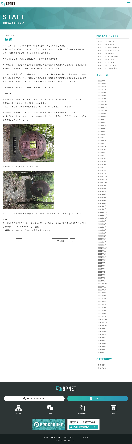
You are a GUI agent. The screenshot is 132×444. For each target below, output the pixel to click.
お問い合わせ (68, 437)
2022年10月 (103, 218)
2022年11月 (103, 215)
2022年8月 (102, 224)
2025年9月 (102, 113)
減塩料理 (106, 44)
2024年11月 (103, 143)
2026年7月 (102, 84)
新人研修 (106, 59)
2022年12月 (103, 212)
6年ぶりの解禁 (108, 56)
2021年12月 (103, 248)
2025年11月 (103, 107)
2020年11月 (103, 287)
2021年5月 (102, 269)
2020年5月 (102, 305)
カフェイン (107, 65)
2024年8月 (102, 152)
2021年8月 (102, 260)
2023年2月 (102, 206)
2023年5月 (102, 197)
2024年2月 (102, 170)
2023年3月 (102, 203)
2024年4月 (102, 164)
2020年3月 (102, 311)
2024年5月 (102, 161)
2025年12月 (103, 104)
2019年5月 (102, 340)
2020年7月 (102, 299)
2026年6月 (102, 87)
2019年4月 (102, 343)
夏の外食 (106, 53)
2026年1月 (102, 102)
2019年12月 (103, 320)
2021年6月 (102, 266)
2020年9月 (102, 293)
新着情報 (101, 365)
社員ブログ (102, 368)
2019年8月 (102, 331)
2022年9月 (102, 221)
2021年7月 (102, 263)
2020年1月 (102, 317)
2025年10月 (103, 111)
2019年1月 (102, 352)
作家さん (106, 41)
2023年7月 (102, 191)
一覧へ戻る (60, 241)
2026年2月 (102, 99)
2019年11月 (103, 322)
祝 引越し (107, 62)
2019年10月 (103, 325)
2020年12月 (103, 284)
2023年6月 (102, 194)
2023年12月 (103, 176)
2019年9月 (102, 328)
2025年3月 (102, 131)
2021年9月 (102, 257)
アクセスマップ (82, 437)
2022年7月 (102, 227)
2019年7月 (102, 334)
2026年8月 (102, 81)
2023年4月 (102, 200)
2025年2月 (102, 134)
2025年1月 (102, 137)
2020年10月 (103, 290)
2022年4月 (102, 236)
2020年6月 (102, 302)
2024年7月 (102, 155)
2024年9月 (102, 149)
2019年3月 (102, 346)
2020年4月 (102, 308)
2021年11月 (103, 251)
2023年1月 (102, 209)
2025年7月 (102, 119)
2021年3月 (102, 275)
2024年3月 (102, 167)
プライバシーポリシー (52, 437)
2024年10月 (103, 146)
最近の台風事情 (108, 47)
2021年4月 (102, 272)
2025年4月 (102, 128)
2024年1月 (102, 173)
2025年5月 (102, 125)
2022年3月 (102, 239)
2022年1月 (102, 245)
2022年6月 (102, 230)
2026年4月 (102, 93)
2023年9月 (102, 185)
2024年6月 (102, 158)
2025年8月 (102, 116)
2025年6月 (102, 122)
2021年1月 (102, 281)
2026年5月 (102, 90)
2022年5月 (102, 233)
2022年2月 (102, 242)
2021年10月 (103, 254)
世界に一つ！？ (108, 50)
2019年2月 (102, 349)
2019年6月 (102, 337)
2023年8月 (102, 188)
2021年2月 (102, 278)
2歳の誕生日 (107, 68)
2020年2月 (102, 313)
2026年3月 (102, 96)
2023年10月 (103, 182)
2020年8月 (102, 296)
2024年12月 (103, 140)
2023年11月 (103, 179)
